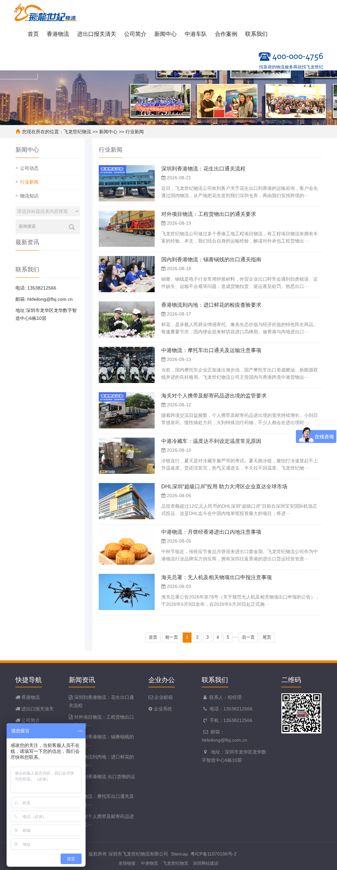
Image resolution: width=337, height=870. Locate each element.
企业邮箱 (163, 697)
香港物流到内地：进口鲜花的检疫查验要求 (211, 305)
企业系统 (162, 708)
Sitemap (179, 854)
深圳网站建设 (206, 863)
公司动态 (29, 168)
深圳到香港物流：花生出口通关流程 (203, 168)
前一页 (171, 637)
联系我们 (256, 34)
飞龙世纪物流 (77, 131)
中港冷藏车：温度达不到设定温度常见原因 (211, 441)
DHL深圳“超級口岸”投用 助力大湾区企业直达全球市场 (224, 486)
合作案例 (226, 34)
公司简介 (135, 34)
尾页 (267, 637)
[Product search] (72, 227)
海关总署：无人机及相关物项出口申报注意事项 (216, 577)
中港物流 (149, 863)
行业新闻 (134, 131)
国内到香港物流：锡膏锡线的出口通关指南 (211, 259)
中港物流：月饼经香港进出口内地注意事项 (211, 532)
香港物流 (58, 34)
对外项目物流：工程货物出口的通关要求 (208, 214)
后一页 (248, 637)
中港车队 (196, 34)
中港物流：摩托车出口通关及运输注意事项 (211, 350)
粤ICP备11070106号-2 (214, 854)
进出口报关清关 (96, 34)
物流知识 (29, 195)
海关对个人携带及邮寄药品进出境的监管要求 (214, 395)
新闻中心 (165, 34)
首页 (33, 34)
